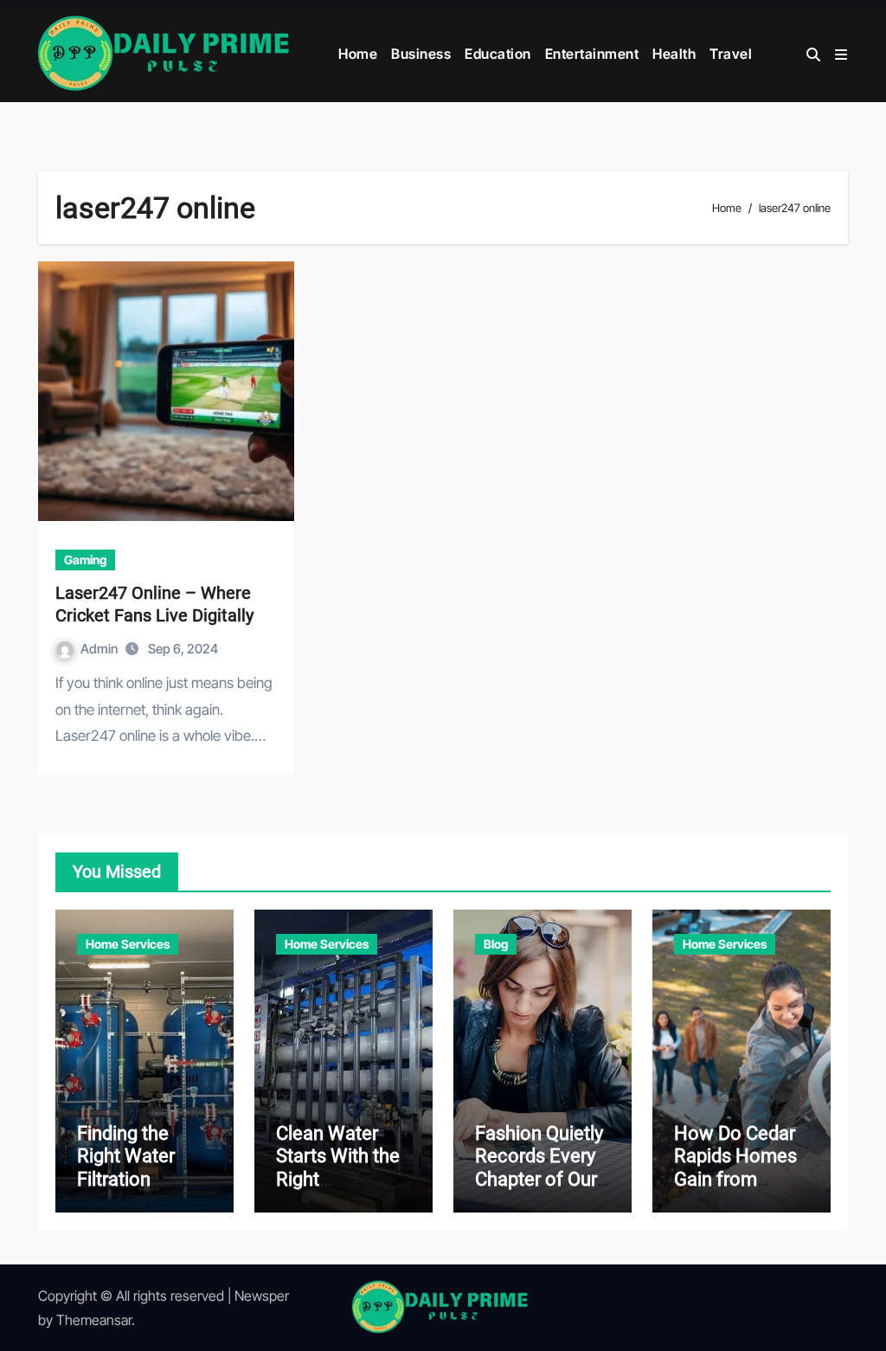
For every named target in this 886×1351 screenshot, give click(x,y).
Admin (100, 648)
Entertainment (592, 53)
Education (498, 53)
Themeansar (94, 1319)
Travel (730, 53)
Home (357, 53)
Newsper (261, 1295)
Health (674, 53)
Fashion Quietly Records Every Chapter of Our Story (539, 1168)
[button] (841, 54)
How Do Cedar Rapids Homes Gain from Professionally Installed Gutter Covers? (737, 1190)
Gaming (85, 559)
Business (421, 53)
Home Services (128, 943)
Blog (496, 943)
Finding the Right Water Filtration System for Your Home (143, 1179)
